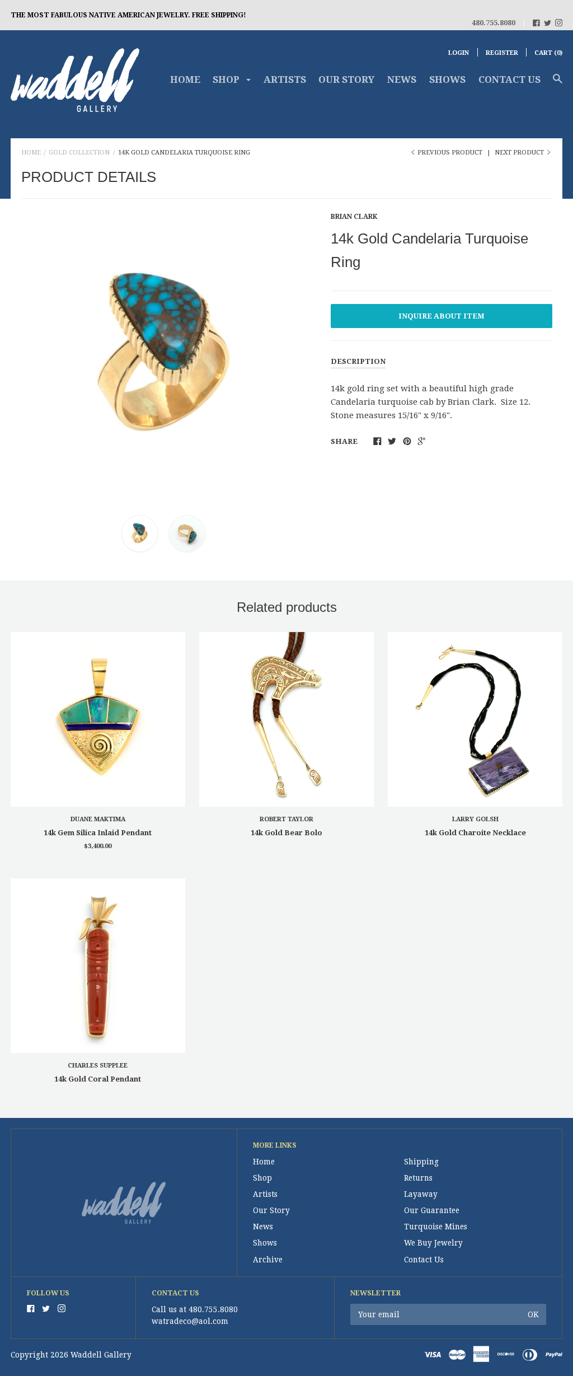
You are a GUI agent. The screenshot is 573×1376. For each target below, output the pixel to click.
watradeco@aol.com (190, 1321)
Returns (418, 1177)
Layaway (421, 1194)
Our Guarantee (431, 1210)
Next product (520, 152)
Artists (285, 79)
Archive (268, 1259)
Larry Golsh (475, 819)
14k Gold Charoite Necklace (475, 833)
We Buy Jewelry (433, 1242)
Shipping (421, 1161)
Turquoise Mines (435, 1226)
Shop (262, 1177)
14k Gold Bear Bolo (286, 833)
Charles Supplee (98, 1065)
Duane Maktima (98, 819)
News (401, 79)
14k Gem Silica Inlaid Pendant (98, 833)
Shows (447, 79)
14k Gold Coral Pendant (97, 1079)
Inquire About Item (441, 316)
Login (458, 53)
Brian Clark (354, 217)
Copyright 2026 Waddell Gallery (71, 1354)
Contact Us (509, 79)
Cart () (548, 53)
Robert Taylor (286, 819)
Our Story (346, 79)
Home (185, 79)
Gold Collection (79, 152)
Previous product (450, 152)
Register (502, 53)
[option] (163, 354)
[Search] (557, 83)
